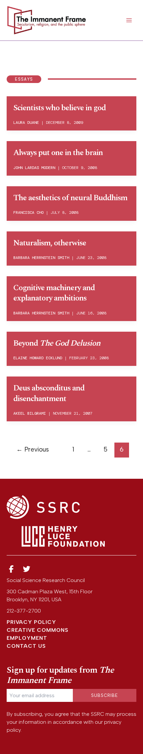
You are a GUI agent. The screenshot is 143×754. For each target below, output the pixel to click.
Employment (27, 638)
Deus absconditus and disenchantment (48, 393)
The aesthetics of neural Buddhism (70, 198)
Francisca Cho (28, 212)
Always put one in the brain (58, 153)
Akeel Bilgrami (29, 413)
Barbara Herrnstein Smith (41, 257)
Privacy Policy (31, 622)
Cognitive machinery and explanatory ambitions (54, 293)
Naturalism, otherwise (49, 243)
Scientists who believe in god (59, 108)
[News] (11, 569)
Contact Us (26, 646)
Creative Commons (38, 630)
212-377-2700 (24, 611)
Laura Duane (26, 122)
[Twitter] (27, 569)
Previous (32, 449)
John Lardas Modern (34, 167)
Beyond (56, 343)
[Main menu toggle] (129, 20)
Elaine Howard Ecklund (37, 358)
